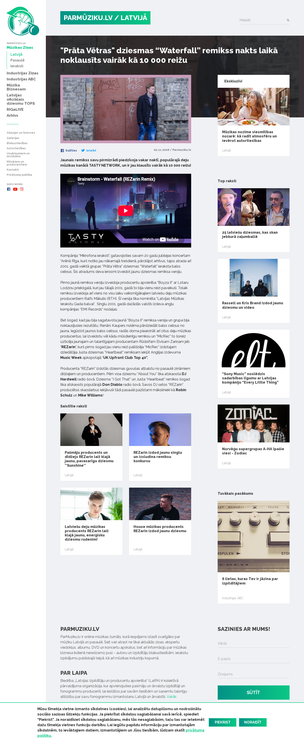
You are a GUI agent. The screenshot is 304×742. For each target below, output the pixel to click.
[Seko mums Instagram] (22, 189)
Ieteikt (90, 150)
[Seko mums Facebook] (9, 189)
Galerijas (13, 138)
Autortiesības (16, 148)
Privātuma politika (19, 175)
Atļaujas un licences (21, 132)
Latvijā (69, 475)
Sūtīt (253, 692)
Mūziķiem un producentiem (17, 163)
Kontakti (13, 169)
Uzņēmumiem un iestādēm (18, 155)
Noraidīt (252, 722)
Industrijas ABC (232, 598)
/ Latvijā (130, 18)
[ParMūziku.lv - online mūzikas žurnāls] (23, 21)
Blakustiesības (17, 143)
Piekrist (223, 722)
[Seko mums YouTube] (15, 189)
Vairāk (171, 697)
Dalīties (71, 150)
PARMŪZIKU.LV (88, 18)
